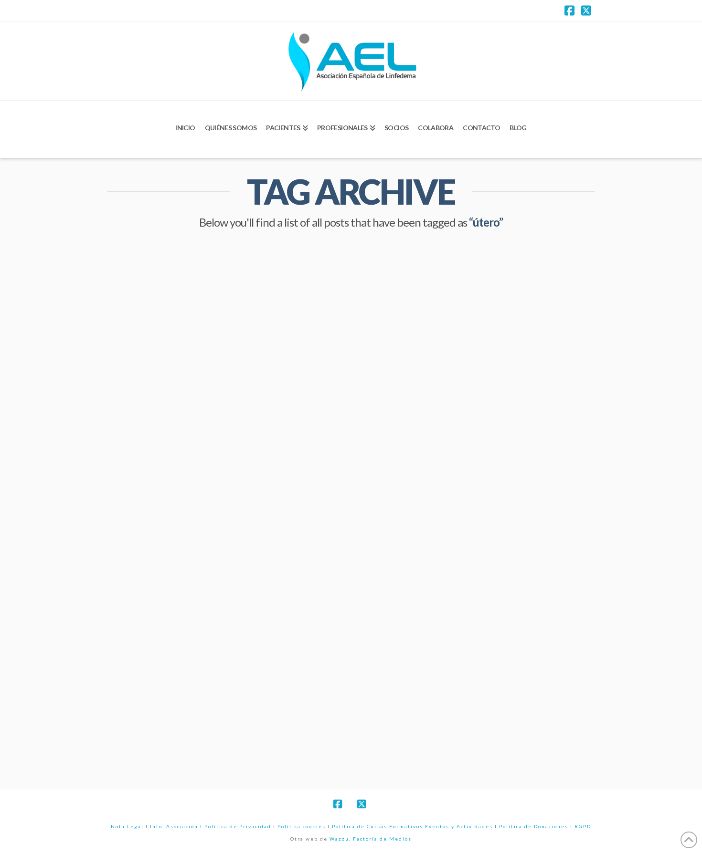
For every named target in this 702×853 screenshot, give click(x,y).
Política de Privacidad (237, 826)
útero (290, 744)
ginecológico (139, 722)
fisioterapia (252, 700)
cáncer (127, 700)
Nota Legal (127, 826)
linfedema (199, 722)
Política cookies (301, 826)
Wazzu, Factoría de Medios (371, 839)
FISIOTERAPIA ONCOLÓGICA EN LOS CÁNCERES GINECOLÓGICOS (217, 461)
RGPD (582, 826)
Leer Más (146, 661)
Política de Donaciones (533, 826)
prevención (182, 744)
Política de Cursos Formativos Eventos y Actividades (412, 826)
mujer (245, 722)
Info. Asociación (174, 826)
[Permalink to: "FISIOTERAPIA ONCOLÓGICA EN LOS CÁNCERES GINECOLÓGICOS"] (224, 327)
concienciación (186, 700)
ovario (286, 722)
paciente (129, 744)
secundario (241, 744)
